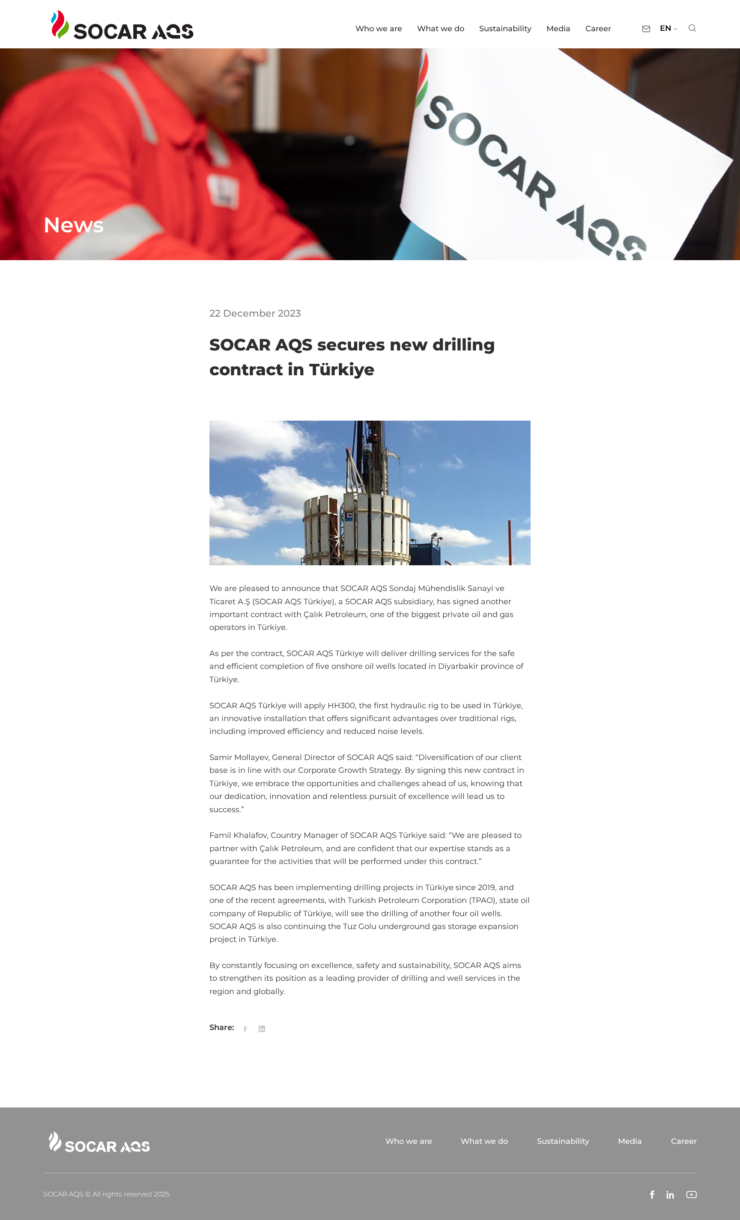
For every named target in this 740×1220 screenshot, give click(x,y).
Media (558, 28)
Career (598, 28)
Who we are (378, 28)
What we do (440, 28)
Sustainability (505, 28)
